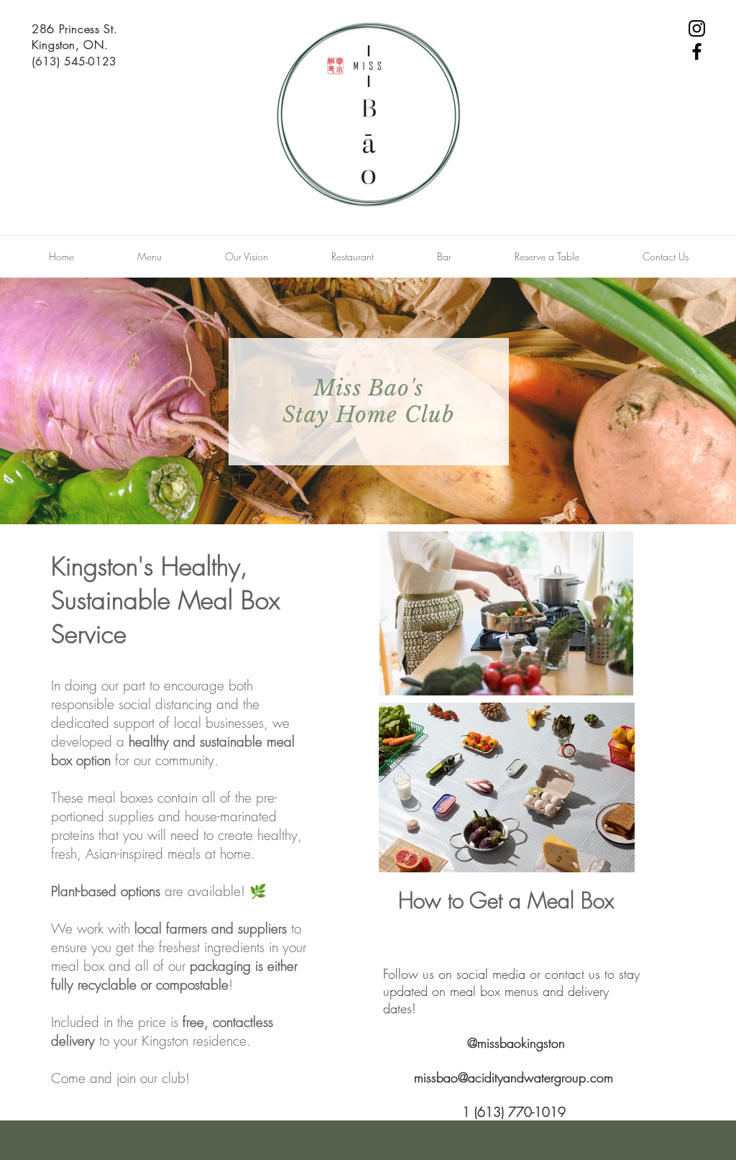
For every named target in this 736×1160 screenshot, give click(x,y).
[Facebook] (697, 51)
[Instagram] (697, 28)
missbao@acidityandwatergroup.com (513, 1077)
